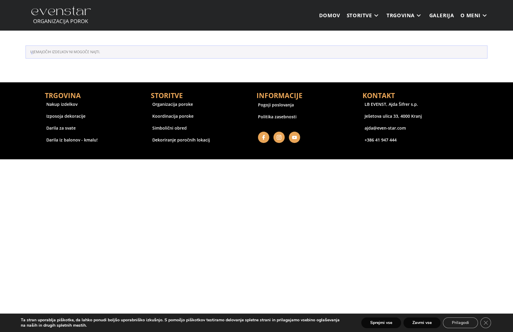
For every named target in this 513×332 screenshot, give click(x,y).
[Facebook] (263, 137)
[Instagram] (279, 137)
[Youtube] (294, 137)
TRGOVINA (63, 95)
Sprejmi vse (381, 322)
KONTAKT (378, 95)
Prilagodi (460, 322)
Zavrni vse (422, 322)
